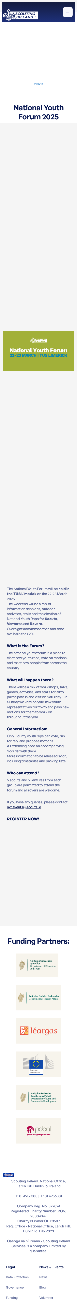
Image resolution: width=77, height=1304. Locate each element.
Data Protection (17, 1277)
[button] (68, 12)
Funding (12, 1298)
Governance (15, 1287)
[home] (20, 15)
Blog (42, 1287)
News (43, 1277)
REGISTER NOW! (23, 818)
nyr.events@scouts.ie (24, 807)
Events (38, 84)
